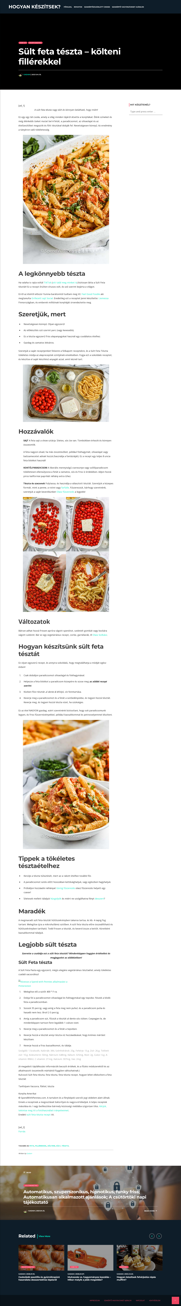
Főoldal (68, 7)
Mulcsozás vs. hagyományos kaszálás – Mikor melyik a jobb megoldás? (89, 1278)
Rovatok (78, 7)
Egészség (123, 1267)
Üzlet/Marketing (31, 1185)
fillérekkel (41, 1146)
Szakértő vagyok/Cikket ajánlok (128, 7)
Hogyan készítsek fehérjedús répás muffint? (136, 1278)
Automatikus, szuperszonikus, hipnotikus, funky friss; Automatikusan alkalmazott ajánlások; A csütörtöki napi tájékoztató (84, 1197)
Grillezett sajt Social (42, 298)
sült (58, 1146)
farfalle (65, 487)
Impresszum (95, 1300)
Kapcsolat (140, 1300)
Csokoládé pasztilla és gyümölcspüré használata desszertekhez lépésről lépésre (39, 1280)
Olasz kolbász (100, 634)
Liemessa (103, 298)
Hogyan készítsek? (35, 7)
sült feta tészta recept (39, 1114)
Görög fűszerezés (65, 888)
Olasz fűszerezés (65, 491)
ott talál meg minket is (65, 282)
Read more (149, 1211)
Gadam (26, 74)
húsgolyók (55, 898)
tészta (65, 1146)
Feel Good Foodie (91, 294)
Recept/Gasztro (35, 43)
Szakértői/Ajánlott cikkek (97, 7)
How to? (23, 43)
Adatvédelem (154, 1300)
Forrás (21, 1131)
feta (31, 1146)
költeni (51, 1146)
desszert (99, 898)
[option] (41, 1264)
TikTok (47, 282)
